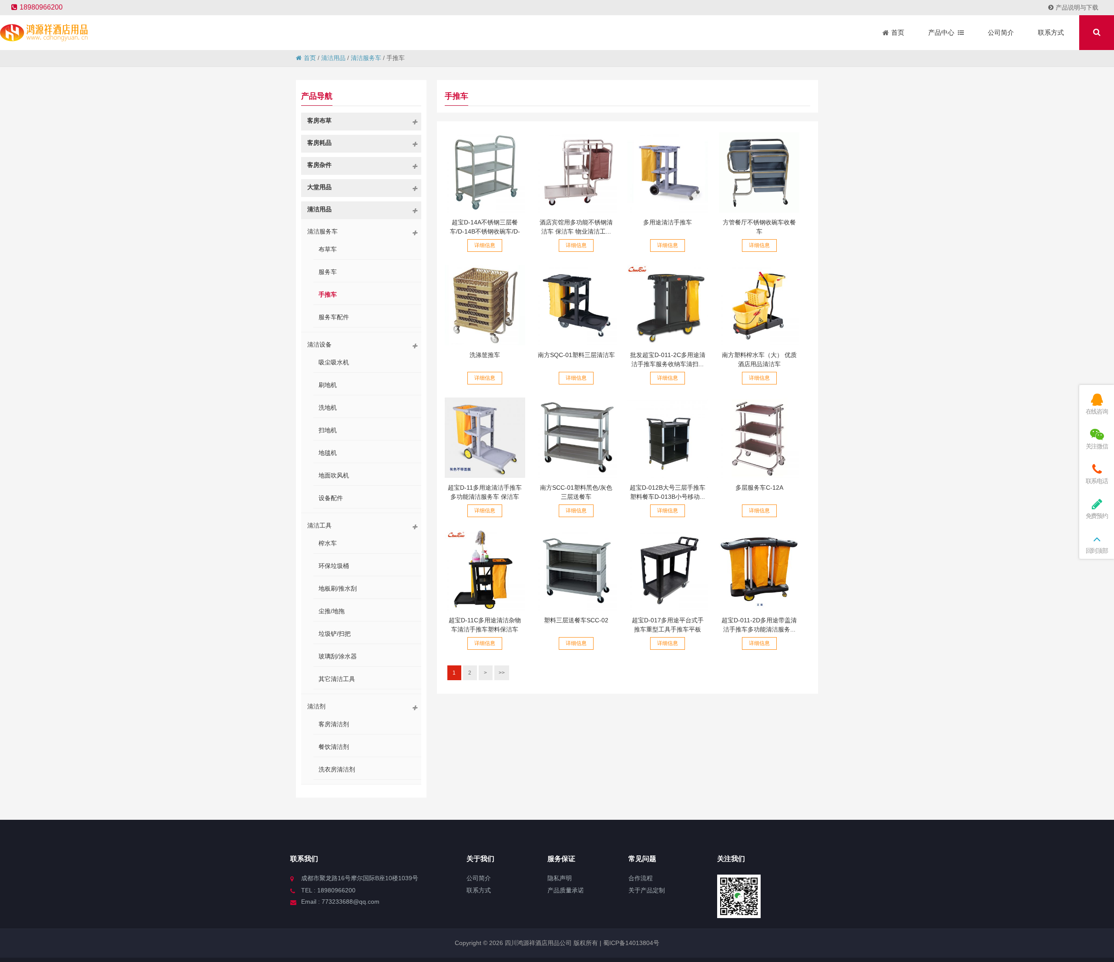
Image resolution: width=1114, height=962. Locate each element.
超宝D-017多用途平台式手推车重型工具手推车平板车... (668, 629)
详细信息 (484, 245)
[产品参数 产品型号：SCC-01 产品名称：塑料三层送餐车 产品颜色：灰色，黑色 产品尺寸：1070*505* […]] (576, 437)
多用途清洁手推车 (667, 222)
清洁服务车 (366, 57)
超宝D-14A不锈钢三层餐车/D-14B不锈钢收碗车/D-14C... (485, 231)
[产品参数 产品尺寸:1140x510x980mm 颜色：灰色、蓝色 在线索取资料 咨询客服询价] (667, 172)
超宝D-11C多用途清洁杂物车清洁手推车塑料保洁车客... (485, 629)
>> (502, 673)
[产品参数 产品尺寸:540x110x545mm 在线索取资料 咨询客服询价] (485, 305)
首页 (310, 57)
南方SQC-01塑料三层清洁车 (576, 354)
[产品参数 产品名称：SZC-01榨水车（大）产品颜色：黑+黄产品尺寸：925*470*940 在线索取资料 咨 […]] (759, 305)
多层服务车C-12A (759, 487)
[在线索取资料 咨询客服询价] (485, 172)
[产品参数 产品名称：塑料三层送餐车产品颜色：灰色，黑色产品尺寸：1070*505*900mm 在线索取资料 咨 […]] (576, 570)
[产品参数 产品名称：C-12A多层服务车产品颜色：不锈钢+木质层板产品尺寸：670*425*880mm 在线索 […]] (759, 437)
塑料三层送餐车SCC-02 (576, 620)
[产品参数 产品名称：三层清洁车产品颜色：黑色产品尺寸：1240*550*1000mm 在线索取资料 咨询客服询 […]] (576, 305)
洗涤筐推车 (485, 354)
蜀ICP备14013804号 (630, 942)
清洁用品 (333, 57)
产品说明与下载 (1077, 7)
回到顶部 (1097, 550)
